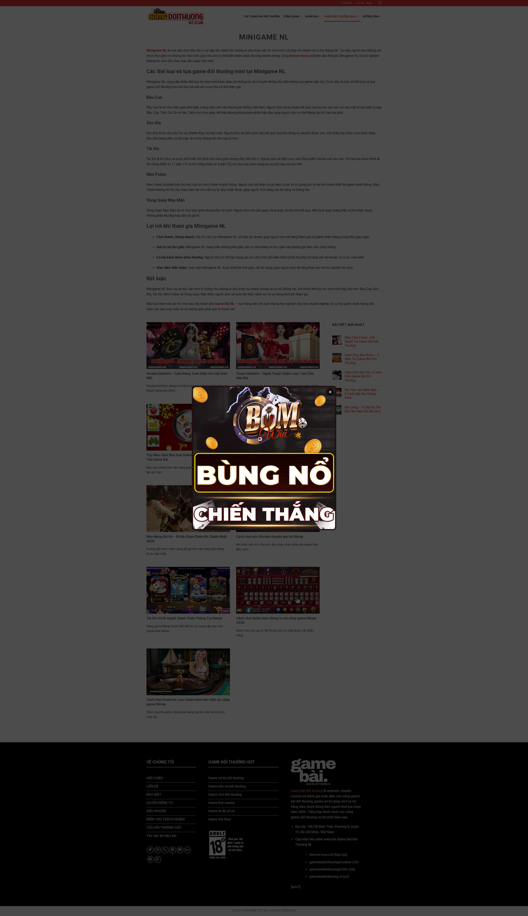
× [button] (330, 392)
